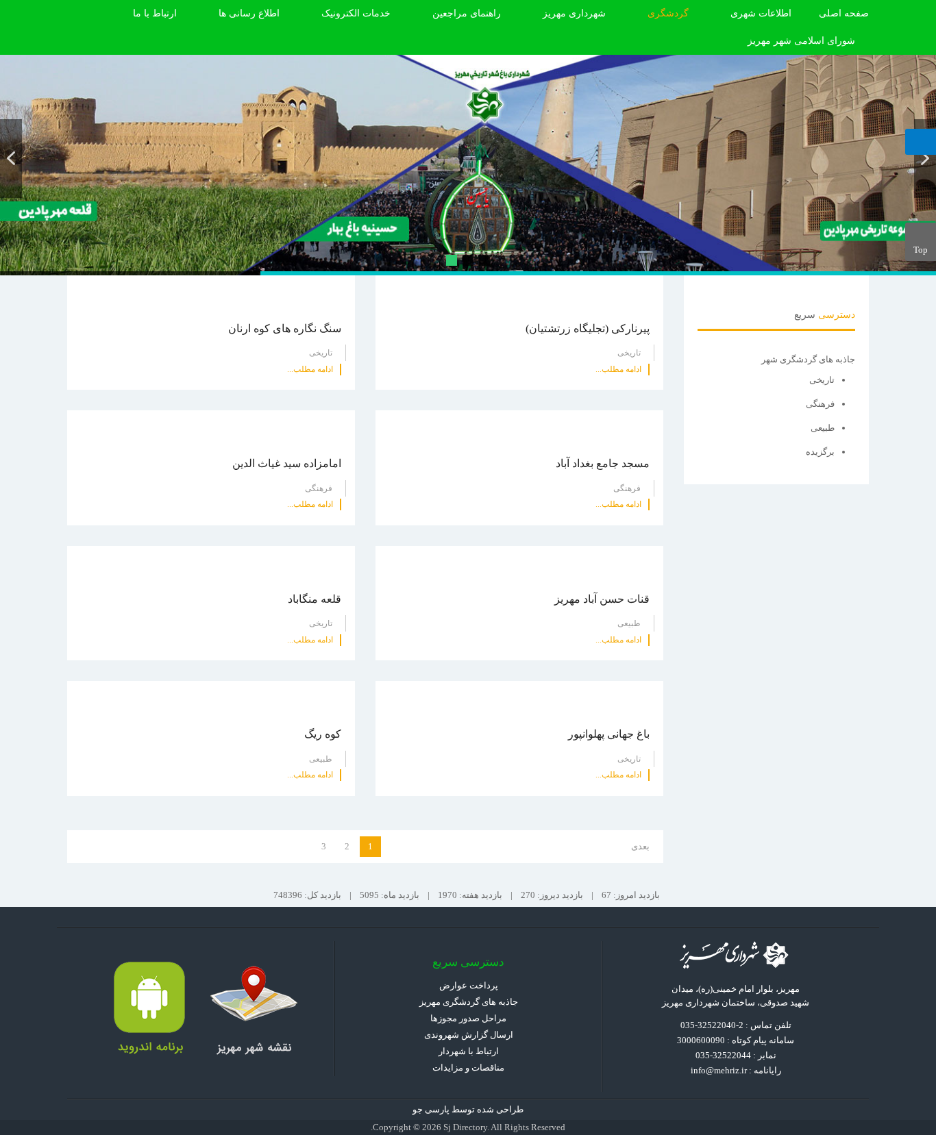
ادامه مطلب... (618, 369)
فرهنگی (627, 488)
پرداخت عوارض (468, 985)
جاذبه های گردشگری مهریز (468, 1002)
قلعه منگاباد (314, 599)
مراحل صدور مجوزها (468, 1018)
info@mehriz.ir (719, 1070)
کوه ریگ (322, 734)
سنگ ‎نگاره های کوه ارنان (284, 328)
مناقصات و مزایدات (468, 1067)
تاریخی (629, 353)
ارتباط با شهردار (469, 1051)
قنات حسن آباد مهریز (602, 599)
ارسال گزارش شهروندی (468, 1035)
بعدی (640, 846)
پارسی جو (430, 1109)
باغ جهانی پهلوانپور (609, 734)
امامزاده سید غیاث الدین (286, 463)
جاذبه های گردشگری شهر (808, 359)
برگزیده (820, 452)
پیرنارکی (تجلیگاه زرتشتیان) (588, 328)
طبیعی (629, 623)
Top (920, 250)
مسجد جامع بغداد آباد (603, 463)
